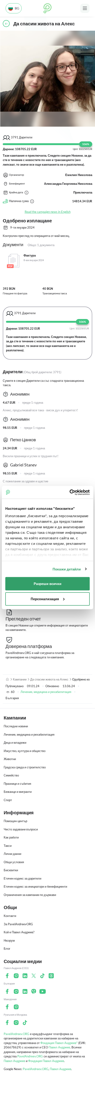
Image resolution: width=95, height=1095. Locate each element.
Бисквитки (11, 870)
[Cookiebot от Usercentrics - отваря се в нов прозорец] (69, 492)
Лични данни (12, 854)
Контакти (10, 916)
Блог (7, 948)
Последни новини (16, 726)
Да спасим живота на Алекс (49, 679)
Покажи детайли (67, 569)
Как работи (11, 837)
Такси (8, 845)
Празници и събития (17, 783)
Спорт (8, 800)
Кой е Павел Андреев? (19, 932)
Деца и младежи (15, 742)
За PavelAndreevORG (18, 924)
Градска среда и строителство (25, 767)
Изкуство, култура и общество (24, 751)
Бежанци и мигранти (18, 792)
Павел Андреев (59, 1047)
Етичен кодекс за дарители (22, 878)
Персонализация (45, 599)
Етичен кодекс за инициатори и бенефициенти (35, 886)
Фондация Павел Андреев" (58, 1043)
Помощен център (15, 821)
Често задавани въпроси (21, 829)
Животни (10, 759)
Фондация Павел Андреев (46, 1061)
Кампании (20, 679)
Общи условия (14, 862)
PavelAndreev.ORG (16, 1034)
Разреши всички (47, 584)
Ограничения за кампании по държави (30, 895)
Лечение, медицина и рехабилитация (46, 692)
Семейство (11, 775)
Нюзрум (9, 940)
